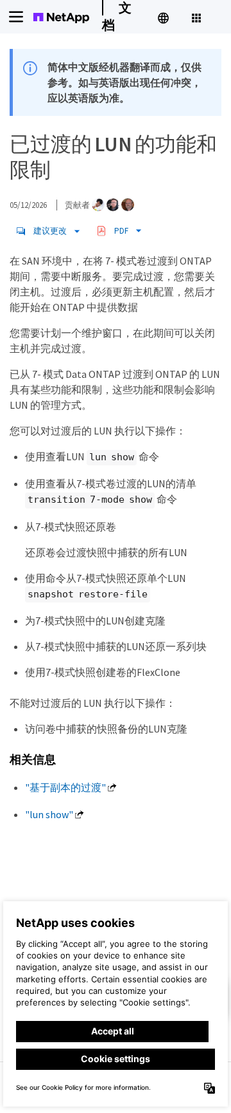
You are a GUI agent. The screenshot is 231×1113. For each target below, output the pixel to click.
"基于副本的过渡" (65, 787)
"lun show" (49, 814)
